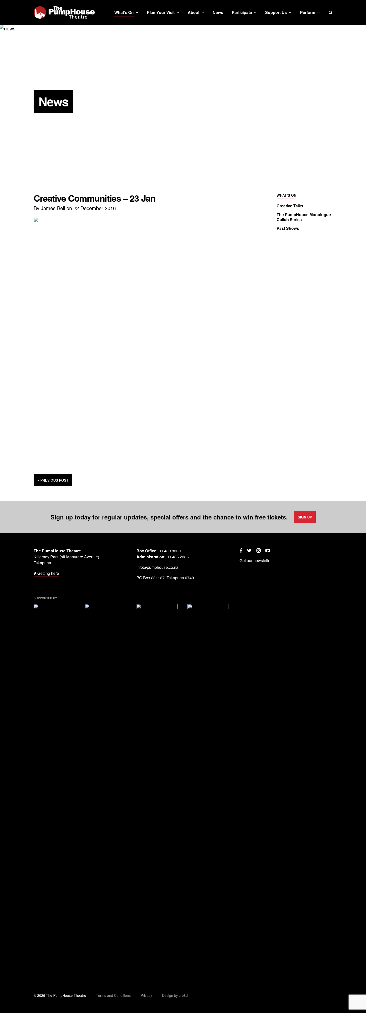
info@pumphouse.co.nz (157, 567)
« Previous (52, 480)
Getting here (48, 573)
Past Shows (288, 228)
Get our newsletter (256, 560)
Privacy (146, 995)
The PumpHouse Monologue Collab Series (304, 217)
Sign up (305, 516)
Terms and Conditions (113, 995)
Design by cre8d (175, 995)
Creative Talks (290, 205)
